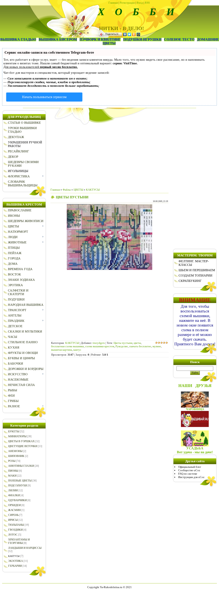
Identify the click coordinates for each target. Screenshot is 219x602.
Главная (113, 2)
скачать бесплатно (140, 346)
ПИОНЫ (13, 470)
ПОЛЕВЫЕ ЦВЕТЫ (20, 480)
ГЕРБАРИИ (15, 565)
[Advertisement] (109, 155)
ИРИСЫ (13, 519)
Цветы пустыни (123, 342)
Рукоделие (121, 346)
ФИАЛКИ (14, 495)
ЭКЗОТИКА (15, 560)
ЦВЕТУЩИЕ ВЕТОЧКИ (22, 446)
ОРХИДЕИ (14, 505)
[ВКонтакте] (125, 34)
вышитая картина (61, 349)
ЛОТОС (13, 534)
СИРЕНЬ (13, 515)
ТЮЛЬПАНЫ (16, 524)
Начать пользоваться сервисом (44, 97)
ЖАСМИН (14, 510)
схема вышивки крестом (99, 346)
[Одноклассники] (134, 34)
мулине (156, 346)
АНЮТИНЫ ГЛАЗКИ (21, 465)
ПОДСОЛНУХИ (17, 485)
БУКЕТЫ (13, 431)
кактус (77, 349)
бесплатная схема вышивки (67, 346)
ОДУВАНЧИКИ (17, 500)
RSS (147, 2)
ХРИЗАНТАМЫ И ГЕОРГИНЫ (19, 541)
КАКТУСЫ (14, 556)
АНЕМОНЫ (15, 451)
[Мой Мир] (138, 34)
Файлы (67, 189)
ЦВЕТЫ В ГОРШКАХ (21, 441)
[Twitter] (129, 34)
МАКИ (12, 475)
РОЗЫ (11, 460)
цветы (137, 342)
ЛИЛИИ (13, 490)
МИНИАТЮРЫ (17, 436)
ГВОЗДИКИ (15, 529)
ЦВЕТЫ (78, 189)
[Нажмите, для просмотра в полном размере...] (109, 269)
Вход (140, 2)
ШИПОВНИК (16, 456)
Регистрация (127, 2)
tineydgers (99, 342)
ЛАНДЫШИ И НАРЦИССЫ (24, 547)
